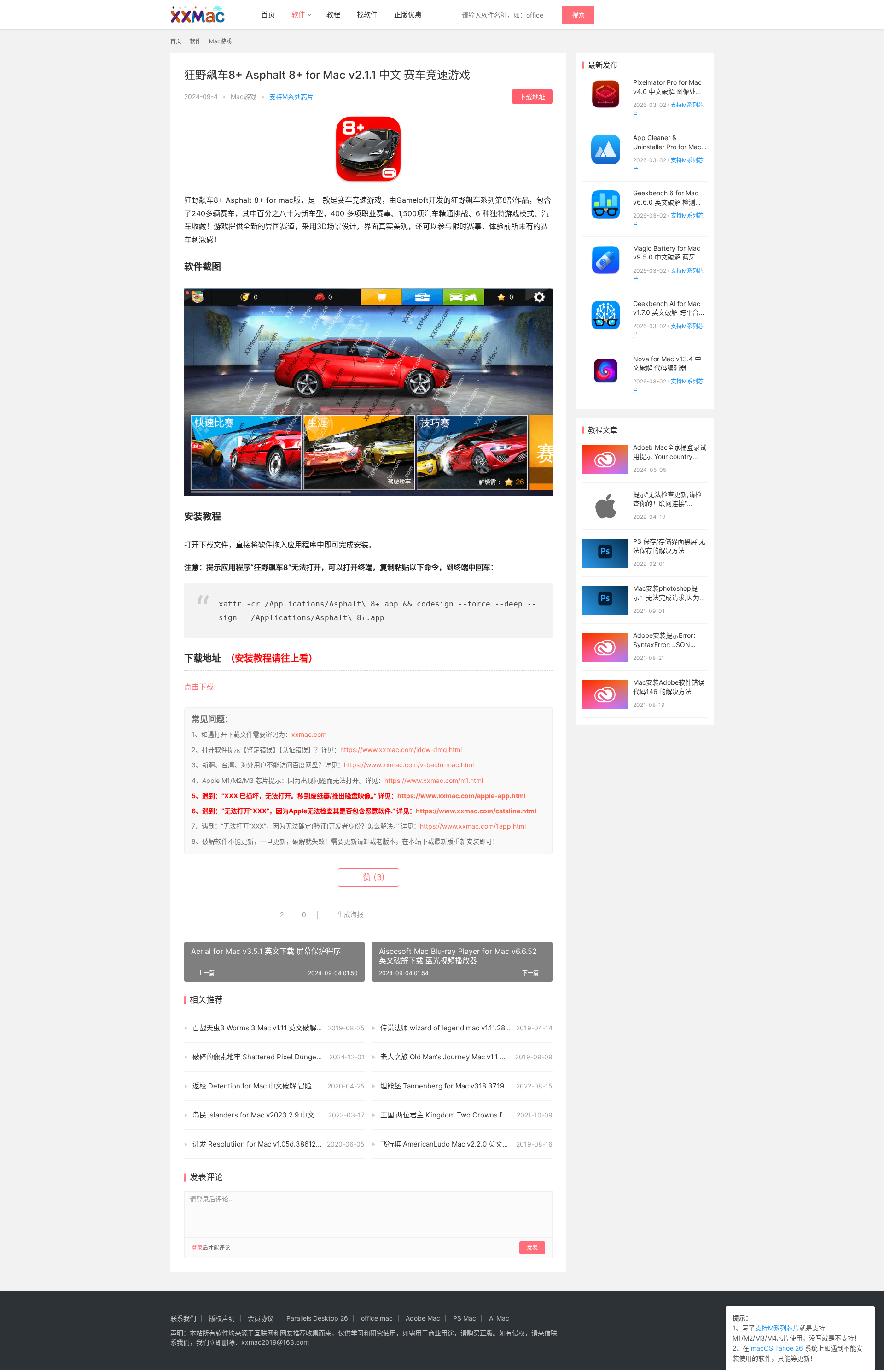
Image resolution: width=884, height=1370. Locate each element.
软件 (298, 14)
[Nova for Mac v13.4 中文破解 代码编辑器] (605, 370)
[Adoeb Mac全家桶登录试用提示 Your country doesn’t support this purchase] (605, 459)
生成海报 (349, 914)
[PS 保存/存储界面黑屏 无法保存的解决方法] (605, 553)
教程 (333, 14)
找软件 (367, 14)
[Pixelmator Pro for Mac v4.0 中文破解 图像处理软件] (605, 94)
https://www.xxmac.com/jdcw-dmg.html (401, 749)
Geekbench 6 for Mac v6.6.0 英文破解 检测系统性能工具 (667, 202)
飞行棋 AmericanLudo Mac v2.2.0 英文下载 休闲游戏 (463, 1144)
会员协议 (260, 1318)
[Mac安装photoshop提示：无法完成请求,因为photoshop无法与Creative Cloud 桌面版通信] (605, 600)
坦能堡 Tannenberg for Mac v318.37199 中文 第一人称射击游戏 (466, 1086)
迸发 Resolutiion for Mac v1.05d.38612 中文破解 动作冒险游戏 (278, 1144)
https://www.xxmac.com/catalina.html (476, 811)
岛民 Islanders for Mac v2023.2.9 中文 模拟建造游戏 (275, 1115)
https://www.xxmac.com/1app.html (473, 826)
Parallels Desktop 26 (317, 1318)
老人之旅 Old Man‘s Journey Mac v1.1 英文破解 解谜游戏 (466, 1056)
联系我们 (183, 1318)
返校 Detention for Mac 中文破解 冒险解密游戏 (265, 1086)
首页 (268, 14)
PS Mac (464, 1318)
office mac (377, 1318)
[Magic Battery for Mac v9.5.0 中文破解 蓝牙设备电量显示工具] (605, 260)
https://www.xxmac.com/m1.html (433, 780)
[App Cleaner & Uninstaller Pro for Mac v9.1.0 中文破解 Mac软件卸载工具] (605, 149)
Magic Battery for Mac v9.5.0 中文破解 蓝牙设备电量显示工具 (667, 257)
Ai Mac (499, 1318)
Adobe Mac (423, 1318)
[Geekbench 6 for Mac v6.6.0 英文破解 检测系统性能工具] (605, 204)
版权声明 (222, 1318)
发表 (532, 1247)
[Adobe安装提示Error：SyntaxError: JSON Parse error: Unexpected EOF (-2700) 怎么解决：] (605, 647)
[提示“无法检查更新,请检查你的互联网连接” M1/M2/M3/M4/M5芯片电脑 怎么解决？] (605, 506)
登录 (197, 1247)
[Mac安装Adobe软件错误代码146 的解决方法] (605, 694)
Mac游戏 (243, 96)
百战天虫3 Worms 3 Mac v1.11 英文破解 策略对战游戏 (276, 1027)
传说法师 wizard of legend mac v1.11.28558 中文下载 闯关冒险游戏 (466, 1027)
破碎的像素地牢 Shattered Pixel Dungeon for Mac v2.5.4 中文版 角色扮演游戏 (278, 1056)
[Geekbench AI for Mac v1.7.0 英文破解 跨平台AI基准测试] (605, 315)
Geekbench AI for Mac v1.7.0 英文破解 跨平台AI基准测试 (669, 312)
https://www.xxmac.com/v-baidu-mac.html (409, 765)
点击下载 (199, 686)
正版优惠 (408, 14)
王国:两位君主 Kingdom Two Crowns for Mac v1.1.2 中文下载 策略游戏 (466, 1115)
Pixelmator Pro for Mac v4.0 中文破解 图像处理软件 (667, 91)
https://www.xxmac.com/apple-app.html (461, 796)
